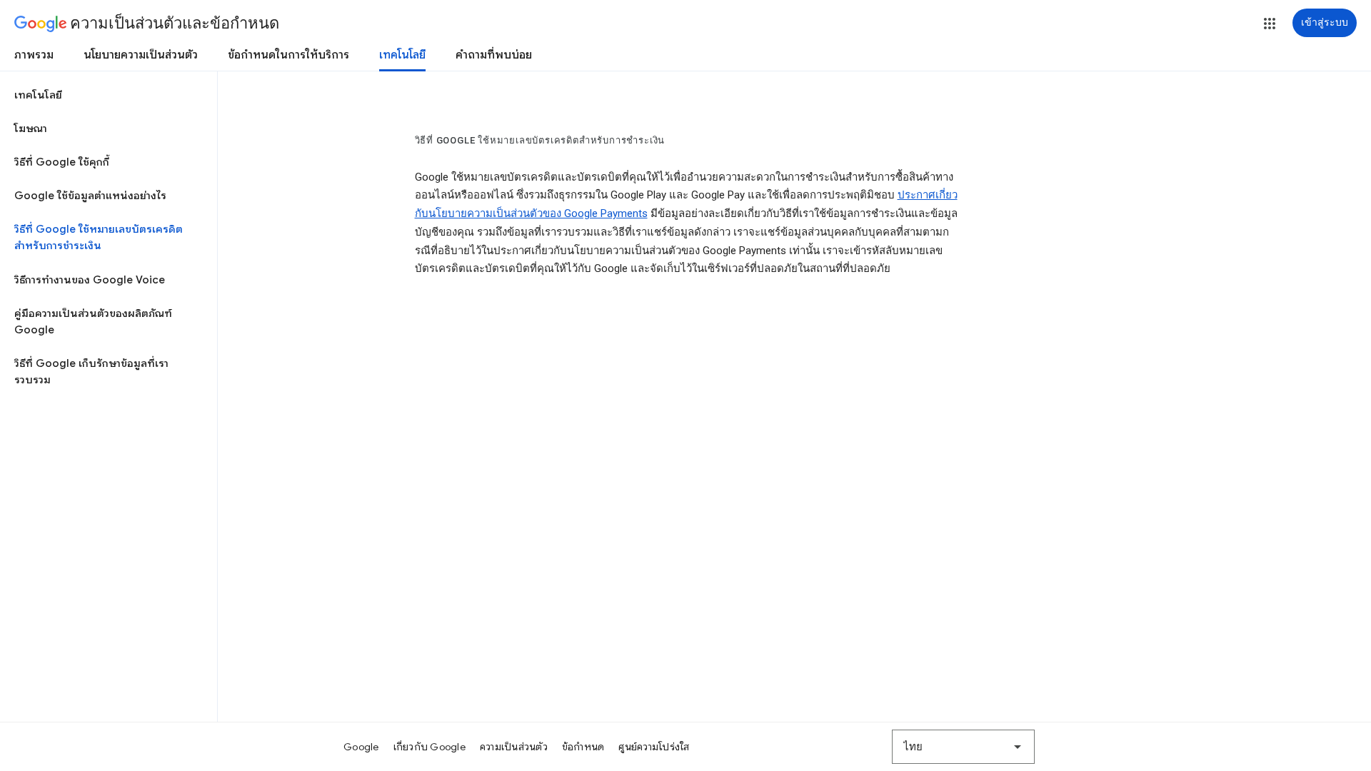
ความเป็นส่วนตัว (514, 746)
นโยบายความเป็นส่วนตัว (141, 55)
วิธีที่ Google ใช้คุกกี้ (61, 162)
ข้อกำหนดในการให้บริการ (288, 55)
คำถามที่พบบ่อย (494, 55)
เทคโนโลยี (402, 55)
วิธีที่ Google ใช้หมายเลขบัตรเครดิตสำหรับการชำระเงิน (98, 237)
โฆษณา (30, 128)
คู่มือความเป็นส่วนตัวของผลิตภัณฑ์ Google (93, 321)
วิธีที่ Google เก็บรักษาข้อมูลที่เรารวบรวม (91, 371)
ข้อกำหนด (583, 746)
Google (361, 746)
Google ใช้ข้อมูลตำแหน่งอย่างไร (90, 195)
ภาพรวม (34, 55)
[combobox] (963, 747)
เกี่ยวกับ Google (429, 746)
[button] (1269, 23)
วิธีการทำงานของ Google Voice (89, 279)
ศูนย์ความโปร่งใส (653, 746)
